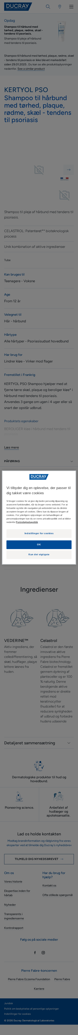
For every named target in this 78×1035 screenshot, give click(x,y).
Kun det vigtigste (39, 554)
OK (39, 544)
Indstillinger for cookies (39, 533)
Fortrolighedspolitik (27, 522)
